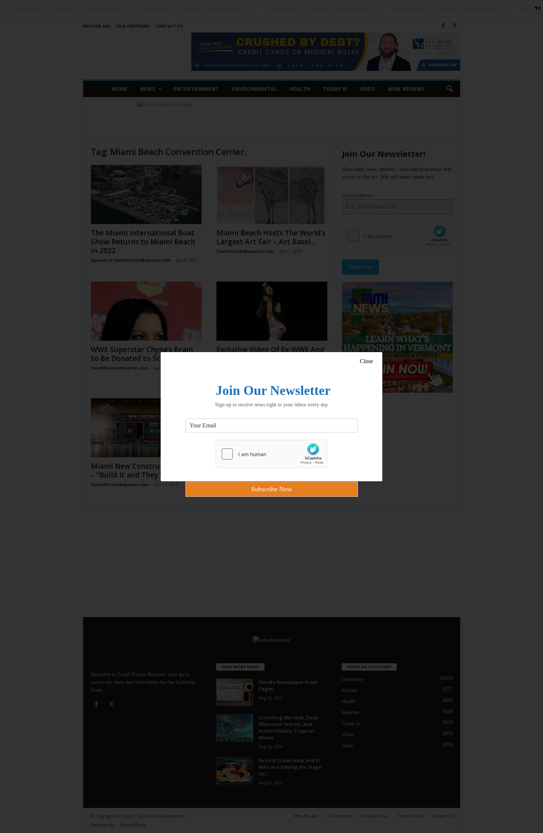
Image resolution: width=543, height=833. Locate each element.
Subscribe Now (271, 489)
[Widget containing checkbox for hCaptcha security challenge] (271, 454)
